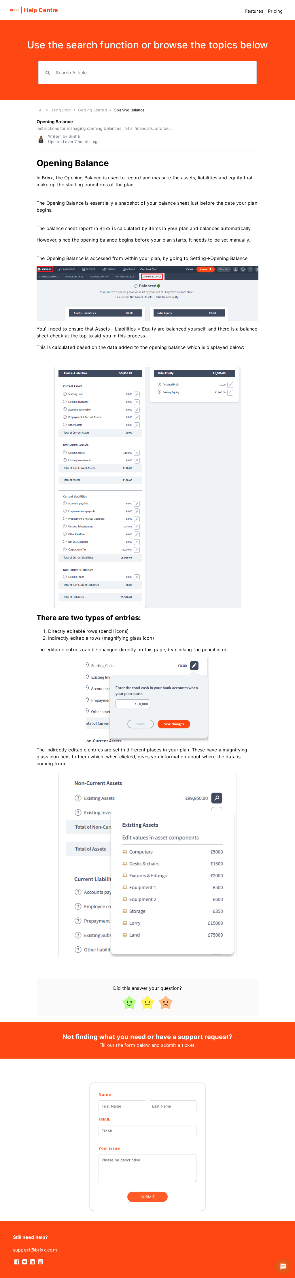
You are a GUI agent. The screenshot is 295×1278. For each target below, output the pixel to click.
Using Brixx (60, 110)
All (41, 110)
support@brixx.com (35, 1250)
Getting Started (93, 110)
